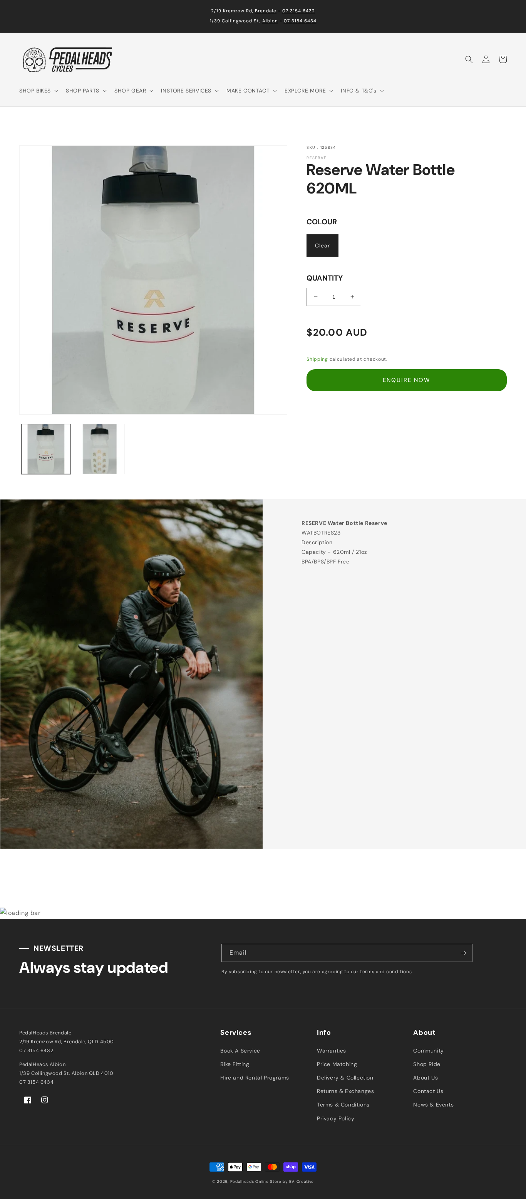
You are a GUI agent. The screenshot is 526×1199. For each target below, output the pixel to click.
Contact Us (428, 1091)
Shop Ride (426, 1064)
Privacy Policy (335, 1118)
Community (428, 1050)
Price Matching (337, 1064)
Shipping (317, 359)
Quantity (325, 278)
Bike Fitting (234, 1064)
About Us (425, 1077)
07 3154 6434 (300, 21)
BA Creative (301, 1181)
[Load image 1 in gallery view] (46, 449)
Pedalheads (243, 1181)
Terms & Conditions (343, 1104)
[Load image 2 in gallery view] (99, 449)
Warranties (331, 1050)
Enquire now (407, 380)
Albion (270, 21)
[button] (38, 90)
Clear (322, 245)
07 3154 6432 (298, 11)
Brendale (265, 11)
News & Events (433, 1104)
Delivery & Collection (345, 1077)
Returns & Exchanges (345, 1091)
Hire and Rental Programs (254, 1077)
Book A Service (240, 1050)
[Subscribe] (463, 953)
